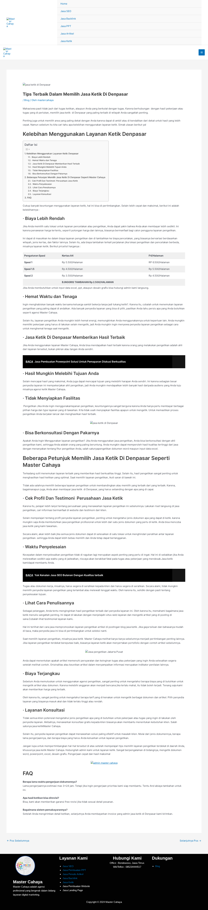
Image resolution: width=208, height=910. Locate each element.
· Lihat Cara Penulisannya (43, 187)
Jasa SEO (65, 11)
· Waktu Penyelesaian (42, 184)
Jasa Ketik (66, 41)
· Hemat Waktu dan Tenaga (44, 160)
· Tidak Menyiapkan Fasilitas (45, 170)
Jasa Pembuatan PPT (74, 870)
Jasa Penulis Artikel (73, 874)
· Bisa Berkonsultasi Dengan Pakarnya (49, 173)
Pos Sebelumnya (18, 840)
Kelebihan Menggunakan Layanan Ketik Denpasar (52, 153)
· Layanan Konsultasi (41, 194)
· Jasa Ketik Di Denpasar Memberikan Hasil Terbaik (56, 163)
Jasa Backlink (68, 18)
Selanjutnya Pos (190, 840)
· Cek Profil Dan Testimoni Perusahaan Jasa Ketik (54, 181)
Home (63, 3)
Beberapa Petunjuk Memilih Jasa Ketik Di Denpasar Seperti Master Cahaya (66, 177)
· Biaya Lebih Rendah (40, 157)
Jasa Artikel (67, 33)
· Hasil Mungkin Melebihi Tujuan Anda (49, 167)
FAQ (29, 197)
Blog (26, 100)
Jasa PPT (65, 26)
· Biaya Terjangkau (40, 190)
